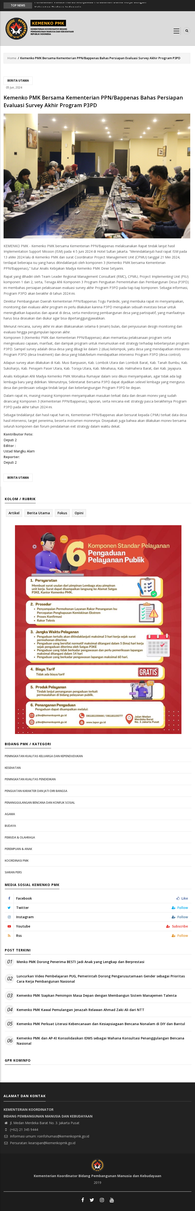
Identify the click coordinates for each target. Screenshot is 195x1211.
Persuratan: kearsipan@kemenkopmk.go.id (42, 1143)
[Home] (41, 28)
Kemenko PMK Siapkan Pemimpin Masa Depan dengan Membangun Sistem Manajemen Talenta (97, 995)
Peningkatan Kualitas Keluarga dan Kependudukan (44, 756)
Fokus (62, 513)
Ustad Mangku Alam (19, 451)
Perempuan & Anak (18, 849)
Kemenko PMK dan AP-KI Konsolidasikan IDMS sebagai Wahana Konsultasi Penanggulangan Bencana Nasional (100, 1041)
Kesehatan (13, 768)
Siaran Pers (13, 872)
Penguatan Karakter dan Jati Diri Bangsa (36, 791)
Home (11, 58)
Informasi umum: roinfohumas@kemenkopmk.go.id (49, 1136)
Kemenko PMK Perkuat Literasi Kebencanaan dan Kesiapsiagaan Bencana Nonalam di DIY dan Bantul (101, 1024)
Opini (79, 513)
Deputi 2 (10, 440)
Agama (10, 814)
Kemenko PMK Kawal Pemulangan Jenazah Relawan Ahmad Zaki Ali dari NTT (80, 1009)
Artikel (14, 513)
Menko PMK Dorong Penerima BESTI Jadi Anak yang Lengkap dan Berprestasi (80, 961)
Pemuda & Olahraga (20, 837)
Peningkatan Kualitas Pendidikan (30, 779)
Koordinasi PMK (17, 861)
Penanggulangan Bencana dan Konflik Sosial (40, 803)
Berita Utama (18, 81)
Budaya (10, 826)
